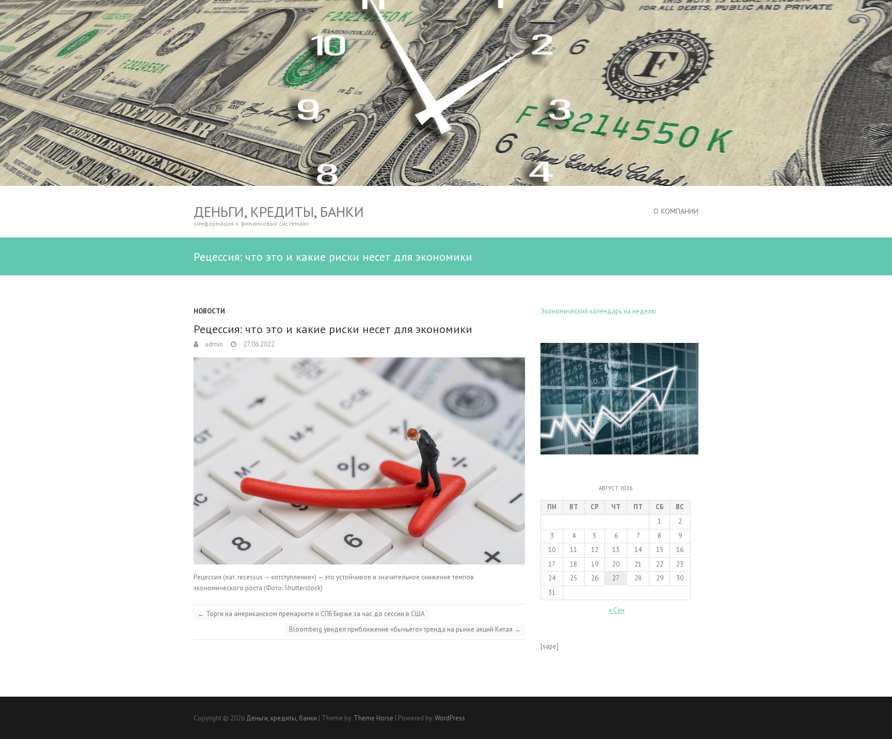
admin (213, 344)
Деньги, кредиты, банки (279, 211)
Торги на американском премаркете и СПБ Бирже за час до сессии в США (311, 613)
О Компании (676, 211)
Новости (209, 311)
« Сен (617, 610)
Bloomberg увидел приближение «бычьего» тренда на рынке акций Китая (405, 629)
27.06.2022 (258, 344)
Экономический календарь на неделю (598, 311)
